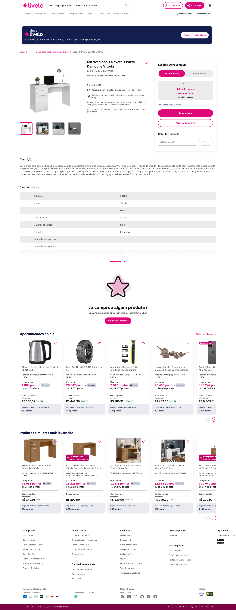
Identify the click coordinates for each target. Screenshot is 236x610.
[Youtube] (148, 596)
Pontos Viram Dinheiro (33, 563)
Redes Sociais (127, 588)
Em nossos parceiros (32, 549)
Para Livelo (76, 579)
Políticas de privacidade (131, 563)
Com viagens (28, 535)
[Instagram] (122, 596)
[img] (209, 594)
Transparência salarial (130, 573)
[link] (33, 5)
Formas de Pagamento (34, 588)
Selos (202, 588)
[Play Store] (220, 543)
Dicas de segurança (128, 545)
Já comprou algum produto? (118, 307)
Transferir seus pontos (83, 564)
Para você (173, 535)
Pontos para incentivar (179, 555)
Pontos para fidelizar (178, 564)
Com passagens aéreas (82, 549)
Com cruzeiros (78, 554)
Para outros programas (82, 569)
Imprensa (124, 559)
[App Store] (220, 540)
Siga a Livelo (125, 592)
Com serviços (29, 540)
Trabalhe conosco (128, 568)
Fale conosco (126, 535)
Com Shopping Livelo (32, 545)
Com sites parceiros (80, 535)
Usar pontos (29, 530)
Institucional (126, 530)
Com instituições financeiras (84, 540)
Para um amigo (78, 574)
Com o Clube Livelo (80, 545)
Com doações (29, 554)
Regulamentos (126, 540)
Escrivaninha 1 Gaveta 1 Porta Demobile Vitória (89, 51)
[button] (85, 5)
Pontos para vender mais (180, 560)
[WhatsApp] (135, 596)
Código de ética (127, 554)
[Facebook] (155, 596)
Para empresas (176, 545)
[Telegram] (142, 596)
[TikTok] (129, 596)
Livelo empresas (176, 550)
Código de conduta (128, 549)
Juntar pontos (79, 530)
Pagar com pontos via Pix (34, 559)
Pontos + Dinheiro (31, 568)
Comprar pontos (177, 530)
